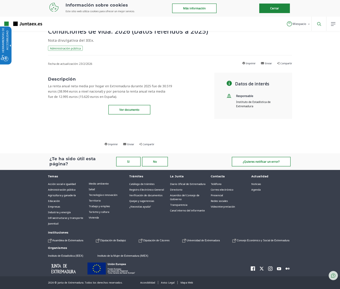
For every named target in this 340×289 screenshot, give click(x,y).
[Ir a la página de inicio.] (17, 24)
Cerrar (274, 8)
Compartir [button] (286, 63)
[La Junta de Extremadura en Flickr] (287, 268)
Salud (92, 189)
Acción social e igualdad (62, 184)
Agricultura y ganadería (62, 195)
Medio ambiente (99, 183)
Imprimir (250, 63)
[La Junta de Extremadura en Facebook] (253, 268)
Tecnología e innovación (103, 195)
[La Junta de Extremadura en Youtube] (279, 268)
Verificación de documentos (145, 195)
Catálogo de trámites (141, 184)
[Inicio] (66, 268)
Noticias (256, 184)
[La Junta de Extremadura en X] (261, 268)
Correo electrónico (222, 189)
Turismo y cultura (99, 212)
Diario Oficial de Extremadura (187, 184)
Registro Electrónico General (146, 189)
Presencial (217, 195)
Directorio (176, 189)
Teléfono (216, 184)
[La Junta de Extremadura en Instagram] (270, 268)
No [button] (155, 162)
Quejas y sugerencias (141, 201)
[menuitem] (108, 183)
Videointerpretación (223, 206)
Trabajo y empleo (99, 206)
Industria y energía (59, 212)
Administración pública (65, 48)
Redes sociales (219, 201)
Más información (194, 8)
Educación (54, 201)
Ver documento (129, 110)
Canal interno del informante (187, 210)
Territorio (95, 200)
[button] (298, 24)
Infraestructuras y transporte (65, 218)
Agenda (255, 189)
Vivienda (94, 217)
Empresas (54, 206)
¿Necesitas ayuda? (140, 206)
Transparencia (178, 205)
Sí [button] (128, 162)
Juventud (53, 223)
